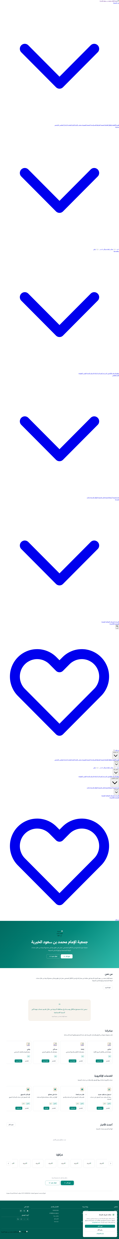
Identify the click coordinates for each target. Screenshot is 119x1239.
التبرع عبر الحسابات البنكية (100, 373)
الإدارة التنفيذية (71, 125)
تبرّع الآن (67, 956)
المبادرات (86, 1210)
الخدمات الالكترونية (114, 624)
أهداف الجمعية (104, 125)
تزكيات (88, 498)
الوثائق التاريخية (94, 498)
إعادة (108, 249)
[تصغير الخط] (24, 1219)
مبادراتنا (116, 761)
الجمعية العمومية (86, 125)
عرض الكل (10, 1124)
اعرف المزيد (107, 987)
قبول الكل (100, 1226)
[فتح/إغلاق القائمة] (114, 750)
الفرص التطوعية (82, 373)
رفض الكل (99, 1230)
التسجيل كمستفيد (114, 622)
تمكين (111, 249)
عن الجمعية (115, 752)
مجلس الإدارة (78, 125)
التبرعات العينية (90, 373)
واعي (94, 249)
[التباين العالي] (21, 1219)
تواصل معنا (56, 1216)
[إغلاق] (86, 1214)
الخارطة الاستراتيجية (95, 125)
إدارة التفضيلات (100, 1233)
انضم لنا (116, 789)
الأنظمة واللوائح (112, 125)
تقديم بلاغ (56, 1219)
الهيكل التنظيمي (63, 125)
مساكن (105, 249)
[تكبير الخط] (27, 1219)
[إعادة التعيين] (18, 1219)
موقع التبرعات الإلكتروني (113, 373)
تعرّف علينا (54, 956)
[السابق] (111, 1163)
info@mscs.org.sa (54, 1213)
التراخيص (56, 125)
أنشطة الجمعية (108, 498)
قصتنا (117, 125)
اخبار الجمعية (116, 498)
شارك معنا (56, 1221)
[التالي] (8, 1163)
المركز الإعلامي (114, 778)
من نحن (116, 1210)
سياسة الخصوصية (96, 1222)
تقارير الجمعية (101, 498)
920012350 (56, 1210)
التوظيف (108, 622)
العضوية (103, 622)
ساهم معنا (116, 769)
